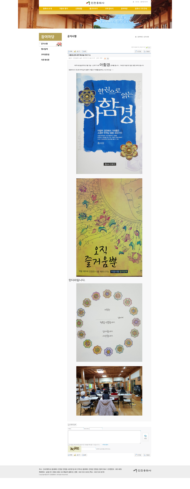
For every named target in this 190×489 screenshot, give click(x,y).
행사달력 (44, 49)
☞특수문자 (105, 444)
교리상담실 (45, 54)
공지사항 (44, 44)
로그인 (137, 2)
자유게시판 (45, 60)
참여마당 (124, 8)
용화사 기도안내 (141, 8)
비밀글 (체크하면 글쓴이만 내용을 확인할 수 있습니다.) (85, 444)
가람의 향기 (63, 8)
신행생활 (78, 8)
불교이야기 (94, 8)
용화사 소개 (47, 8)
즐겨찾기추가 (144, 2)
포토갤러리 (109, 8)
